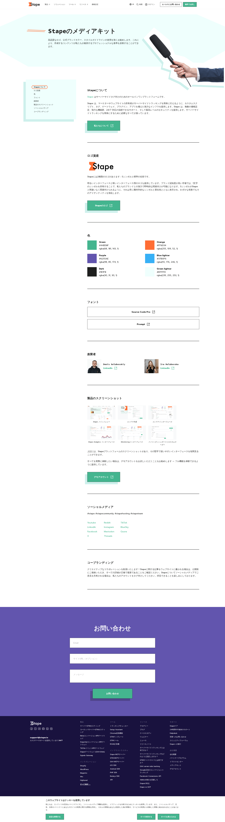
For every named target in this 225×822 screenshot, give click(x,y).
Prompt (141, 324)
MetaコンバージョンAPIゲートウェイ (92, 737)
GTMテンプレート (117, 737)
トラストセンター (176, 761)
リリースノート (145, 744)
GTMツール (114, 740)
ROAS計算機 (114, 744)
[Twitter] (35, 728)
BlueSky (125, 527)
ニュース (143, 740)
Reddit (107, 522)
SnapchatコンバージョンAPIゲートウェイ (92, 743)
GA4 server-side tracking (150, 766)
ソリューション (59, 4)
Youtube (91, 522)
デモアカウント (101, 477)
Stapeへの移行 (175, 744)
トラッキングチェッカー (119, 726)
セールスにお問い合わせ (171, 4)
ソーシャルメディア (41, 108)
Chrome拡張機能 (116, 733)
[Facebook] (31, 728)
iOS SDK (113, 765)
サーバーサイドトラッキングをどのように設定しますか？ (152, 755)
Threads (108, 536)
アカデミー (144, 726)
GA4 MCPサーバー (117, 761)
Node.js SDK (115, 776)
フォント (37, 97)
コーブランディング (41, 111)
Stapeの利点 (145, 783)
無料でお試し (190, 4)
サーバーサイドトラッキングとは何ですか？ (152, 749)
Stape (90, 96)
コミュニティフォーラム (179, 740)
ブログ (142, 729)
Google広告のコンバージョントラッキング (152, 771)
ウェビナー (144, 737)
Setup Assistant (116, 729)
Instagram (109, 527)
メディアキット (175, 765)
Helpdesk (173, 733)
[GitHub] (43, 728)
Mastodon (109, 531)
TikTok (124, 522)
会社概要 (173, 754)
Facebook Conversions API (150, 776)
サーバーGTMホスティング (90, 726)
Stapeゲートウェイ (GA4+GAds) (92, 752)
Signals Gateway (86, 755)
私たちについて (101, 125)
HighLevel (84, 780)
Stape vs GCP (145, 787)
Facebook (92, 531)
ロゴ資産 (37, 90)
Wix (81, 776)
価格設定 (95, 4)
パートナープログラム (178, 758)
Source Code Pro (141, 312)
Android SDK (115, 769)
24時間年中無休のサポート (180, 729)
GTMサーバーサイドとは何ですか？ (151, 761)
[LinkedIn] (47, 728)
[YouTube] (39, 728)
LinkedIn (107, 368)
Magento (83, 773)
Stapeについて (39, 87)
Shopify (83, 766)
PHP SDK (113, 772)
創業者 (36, 101)
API (111, 780)
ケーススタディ (145, 733)
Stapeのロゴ (101, 205)
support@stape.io (39, 737)
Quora (124, 531)
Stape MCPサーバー (117, 754)
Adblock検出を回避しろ (149, 780)
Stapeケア (174, 726)
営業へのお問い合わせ (178, 737)
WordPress (84, 769)
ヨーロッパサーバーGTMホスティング (92, 730)
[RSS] (51, 728)
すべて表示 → (85, 784)
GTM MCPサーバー (117, 758)
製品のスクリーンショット (43, 104)
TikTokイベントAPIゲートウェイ (92, 748)
